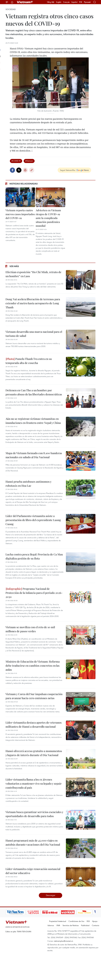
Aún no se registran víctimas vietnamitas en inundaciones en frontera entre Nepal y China (33, 421)
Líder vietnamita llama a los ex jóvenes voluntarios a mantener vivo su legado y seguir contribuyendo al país (34, 783)
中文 (80, 2)
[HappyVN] (65, 912)
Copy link (31, 170)
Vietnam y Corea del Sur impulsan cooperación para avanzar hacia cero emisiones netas (34, 696)
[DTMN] (31, 912)
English (58, 2)
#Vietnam (29, 161)
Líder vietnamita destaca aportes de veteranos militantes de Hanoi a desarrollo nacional (34, 724)
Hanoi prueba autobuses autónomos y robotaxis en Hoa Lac (28, 483)
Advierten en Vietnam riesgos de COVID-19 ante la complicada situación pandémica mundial (48, 217)
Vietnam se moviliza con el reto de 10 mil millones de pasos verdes (30, 629)
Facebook (12, 170)
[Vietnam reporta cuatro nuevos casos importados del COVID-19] (20, 197)
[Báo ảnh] (49, 912)
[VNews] (92, 912)
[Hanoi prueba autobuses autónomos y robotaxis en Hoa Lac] (80, 489)
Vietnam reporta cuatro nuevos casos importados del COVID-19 (20, 214)
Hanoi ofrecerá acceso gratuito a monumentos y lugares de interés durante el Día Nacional (34, 753)
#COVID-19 (16, 161)
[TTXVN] (81, 912)
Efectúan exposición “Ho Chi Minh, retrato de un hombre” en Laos (33, 274)
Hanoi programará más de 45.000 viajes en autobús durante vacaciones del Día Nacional (33, 842)
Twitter (18, 170)
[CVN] (14, 912)
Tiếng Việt (50, 2)
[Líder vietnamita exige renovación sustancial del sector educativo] (80, 877)
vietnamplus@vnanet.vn (63, 941)
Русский (87, 2)
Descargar (50, 895)
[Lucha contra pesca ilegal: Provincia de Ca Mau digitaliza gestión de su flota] (80, 562)
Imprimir (25, 170)
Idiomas (51, 925)
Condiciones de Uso (76, 921)
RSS (88, 921)
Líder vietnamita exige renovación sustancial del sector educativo (33, 871)
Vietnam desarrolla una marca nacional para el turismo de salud (34, 334)
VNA (58, 925)
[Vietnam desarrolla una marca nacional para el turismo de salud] (80, 339)
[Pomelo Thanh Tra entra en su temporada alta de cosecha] (80, 366)
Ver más (14, 266)
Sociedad (11, 9)
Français (66, 2)
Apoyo (94, 921)
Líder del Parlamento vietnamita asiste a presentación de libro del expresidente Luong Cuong (33, 520)
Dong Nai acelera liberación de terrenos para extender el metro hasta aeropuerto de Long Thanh (33, 303)
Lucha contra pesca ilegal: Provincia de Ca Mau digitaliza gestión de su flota (34, 556)
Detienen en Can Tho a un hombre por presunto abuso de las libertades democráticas (34, 392)
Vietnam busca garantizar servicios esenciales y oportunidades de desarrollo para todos (34, 814)
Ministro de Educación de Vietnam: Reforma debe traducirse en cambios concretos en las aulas (33, 665)
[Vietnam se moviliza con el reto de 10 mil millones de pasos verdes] (80, 635)
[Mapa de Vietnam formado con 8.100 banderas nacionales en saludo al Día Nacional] (80, 461)
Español (74, 2)
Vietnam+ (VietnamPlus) (25, 2)
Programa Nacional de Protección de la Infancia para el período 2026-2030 (34, 593)
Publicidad (85, 925)
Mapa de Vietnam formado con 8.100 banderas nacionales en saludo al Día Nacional (34, 455)
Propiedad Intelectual (57, 921)
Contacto (95, 925)
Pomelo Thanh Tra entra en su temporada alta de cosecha (29, 361)
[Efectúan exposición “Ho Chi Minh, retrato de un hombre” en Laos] (80, 280)
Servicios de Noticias (71, 925)
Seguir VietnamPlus (67, 170)
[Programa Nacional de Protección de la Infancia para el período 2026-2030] (80, 596)
